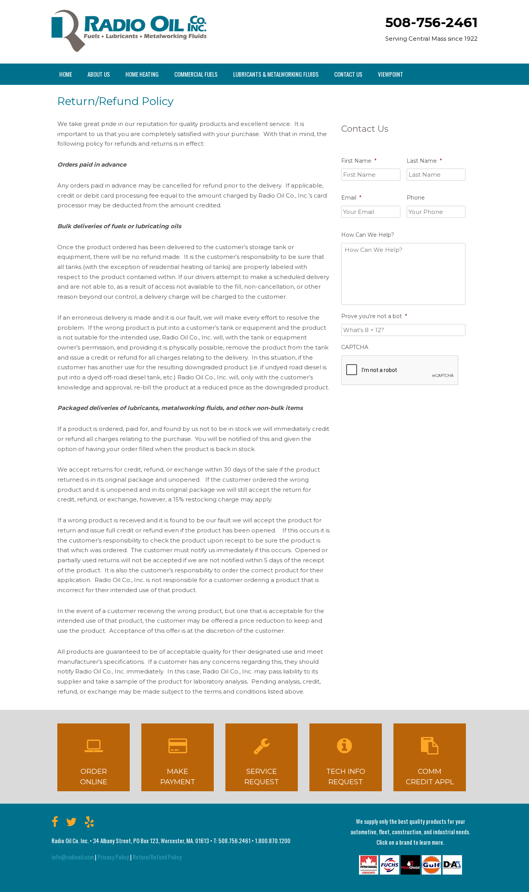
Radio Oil (129, 31)
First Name (358, 160)
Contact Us (348, 74)
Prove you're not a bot (374, 316)
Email (351, 197)
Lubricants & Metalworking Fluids (276, 74)
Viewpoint (390, 74)
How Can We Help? (367, 234)
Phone (416, 197)
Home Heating (142, 74)
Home (65, 74)
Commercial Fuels (196, 74)
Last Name (424, 160)
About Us (99, 74)
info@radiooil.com (73, 856)
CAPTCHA (354, 347)
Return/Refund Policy (157, 856)
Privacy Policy (113, 856)
